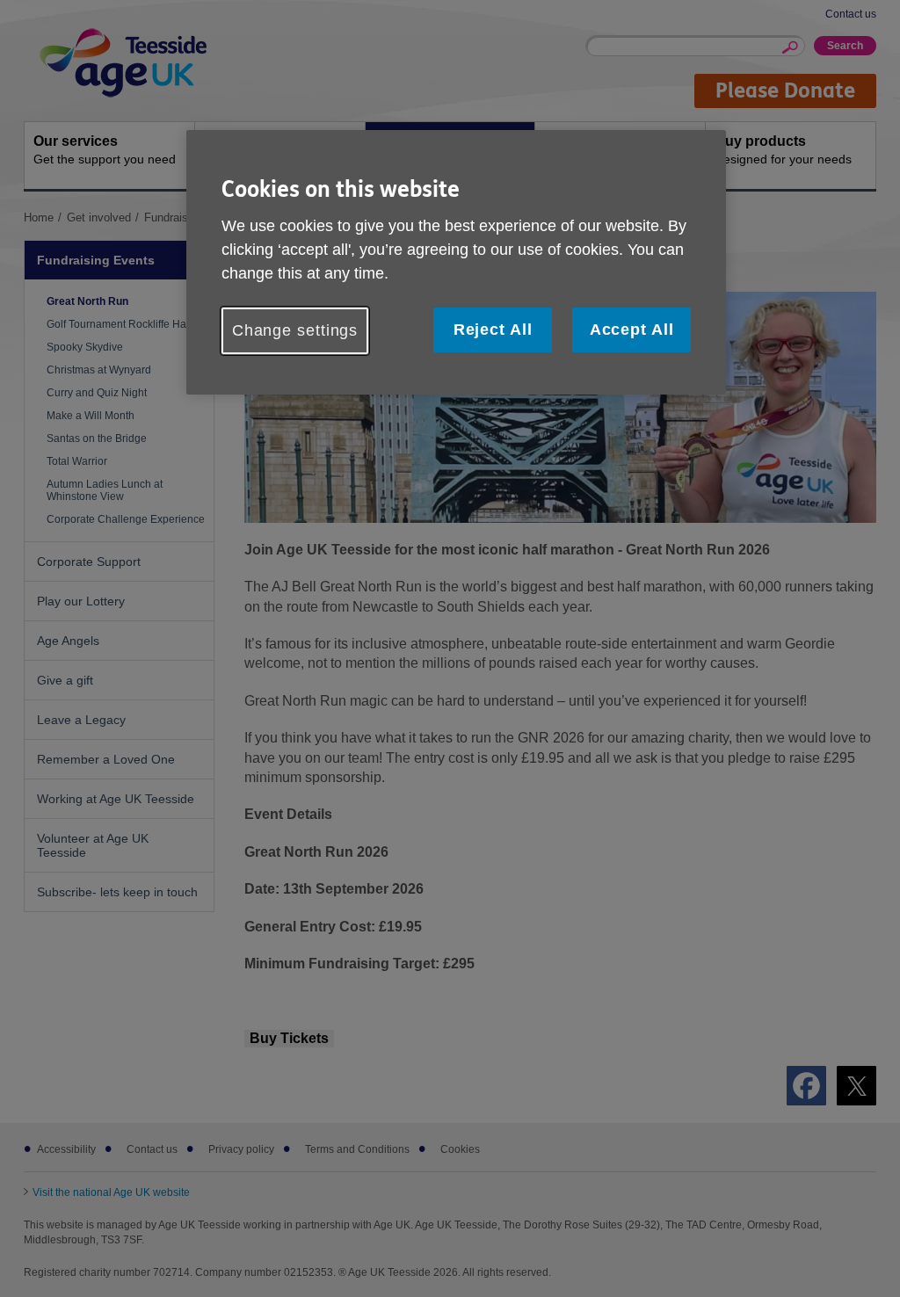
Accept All (632, 329)
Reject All (493, 329)
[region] (456, 262)
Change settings (295, 330)
